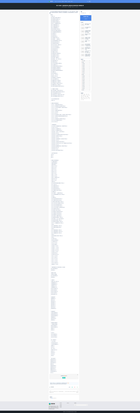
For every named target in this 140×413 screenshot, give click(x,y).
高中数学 (88, 97)
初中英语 (82, 98)
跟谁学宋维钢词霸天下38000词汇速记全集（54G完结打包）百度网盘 (88, 45)
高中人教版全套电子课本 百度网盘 (88, 27)
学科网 (81, 96)
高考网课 (84, 95)
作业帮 (81, 95)
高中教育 (66, 1)
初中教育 (62, 1)
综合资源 (69, 1)
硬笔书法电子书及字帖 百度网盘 (88, 34)
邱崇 (83, 96)
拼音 (86, 97)
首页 (56, 1)
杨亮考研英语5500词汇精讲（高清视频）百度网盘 (88, 48)
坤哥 (87, 95)
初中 (89, 98)
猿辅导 (81, 97)
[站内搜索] (87, 1)
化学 (85, 97)
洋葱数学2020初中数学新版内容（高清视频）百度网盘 (87, 38)
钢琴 (83, 97)
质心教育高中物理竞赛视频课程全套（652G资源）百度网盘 (88, 31)
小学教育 (61, 404)
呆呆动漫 (87, 96)
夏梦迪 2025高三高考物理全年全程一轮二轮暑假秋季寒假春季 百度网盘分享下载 (56, 392)
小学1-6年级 (59, 1)
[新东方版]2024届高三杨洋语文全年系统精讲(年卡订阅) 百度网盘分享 (71, 392)
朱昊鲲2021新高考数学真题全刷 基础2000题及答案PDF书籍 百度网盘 (87, 55)
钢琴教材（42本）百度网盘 (87, 41)
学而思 (84, 98)
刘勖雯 (85, 96)
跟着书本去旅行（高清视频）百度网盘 (88, 24)
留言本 (72, 1)
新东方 (86, 98)
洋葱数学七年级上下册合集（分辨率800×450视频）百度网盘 (88, 52)
